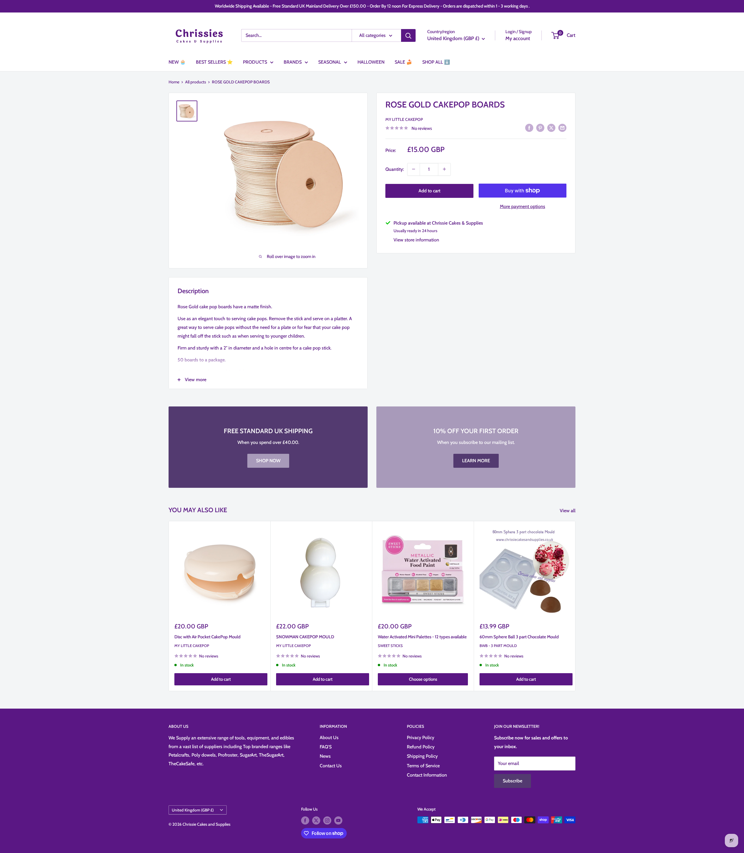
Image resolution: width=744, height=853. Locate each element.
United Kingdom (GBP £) (193, 810)
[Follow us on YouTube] (338, 820)
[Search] (408, 35)
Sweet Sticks (390, 645)
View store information (416, 239)
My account (517, 38)
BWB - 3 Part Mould (498, 645)
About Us (329, 737)
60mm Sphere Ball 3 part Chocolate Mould (519, 636)
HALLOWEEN (370, 62)
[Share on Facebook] (529, 127)
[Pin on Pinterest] (540, 127)
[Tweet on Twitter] (551, 127)
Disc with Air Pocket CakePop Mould (207, 636)
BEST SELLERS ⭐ (214, 62)
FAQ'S (326, 747)
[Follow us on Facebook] (305, 820)
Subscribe (512, 781)
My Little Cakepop (404, 119)
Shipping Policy (422, 756)
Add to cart (429, 190)
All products (195, 82)
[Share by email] (562, 127)
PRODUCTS (255, 62)
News (325, 756)
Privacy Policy (420, 737)
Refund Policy (420, 747)
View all (568, 510)
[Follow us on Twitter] (316, 820)
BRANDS (293, 62)
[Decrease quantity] (413, 169)
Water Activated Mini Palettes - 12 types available (422, 636)
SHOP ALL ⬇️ (436, 62)
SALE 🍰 (403, 62)
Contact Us (331, 765)
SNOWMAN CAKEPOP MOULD (305, 636)
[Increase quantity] (444, 169)
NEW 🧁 (177, 62)
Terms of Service (423, 765)
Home (174, 82)
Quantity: (394, 169)
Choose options (423, 679)
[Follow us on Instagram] (327, 820)
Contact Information (427, 775)
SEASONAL (329, 62)
